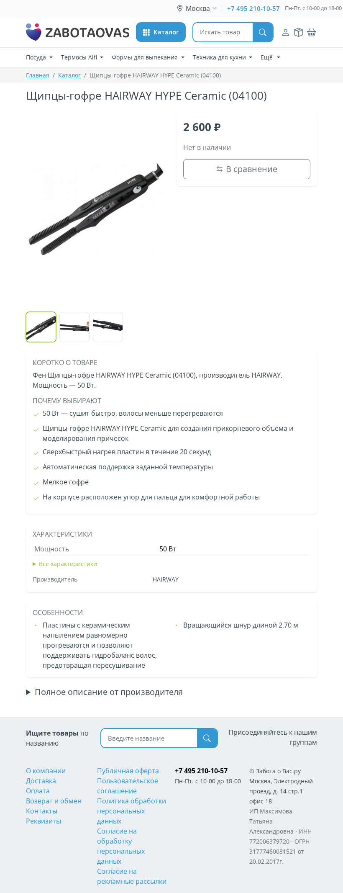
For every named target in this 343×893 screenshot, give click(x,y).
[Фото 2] (74, 327)
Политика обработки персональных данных (131, 811)
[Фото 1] (41, 327)
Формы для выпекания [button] (145, 57)
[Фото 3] (108, 327)
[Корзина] (311, 32)
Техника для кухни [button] (220, 57)
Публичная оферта (128, 770)
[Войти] (286, 32)
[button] (161, 32)
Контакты (41, 811)
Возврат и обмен (54, 801)
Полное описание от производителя (109, 692)
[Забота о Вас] (77, 32)
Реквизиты (43, 821)
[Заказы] (298, 32)
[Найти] (263, 32)
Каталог (69, 75)
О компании (46, 770)
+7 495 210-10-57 (253, 8)
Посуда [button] (37, 57)
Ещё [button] (267, 57)
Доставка (41, 780)
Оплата (38, 790)
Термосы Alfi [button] (80, 57)
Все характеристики (68, 564)
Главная (37, 75)
